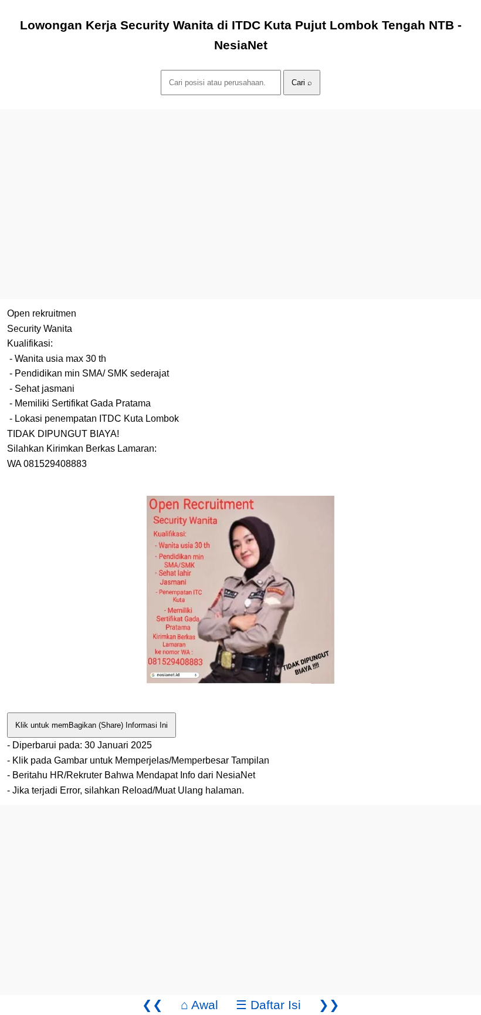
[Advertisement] (240, 191)
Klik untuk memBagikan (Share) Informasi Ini (91, 725)
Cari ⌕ (302, 82)
